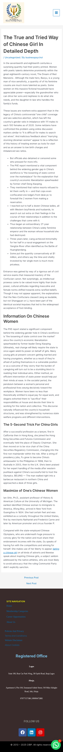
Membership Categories (17, 611)
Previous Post (31, 578)
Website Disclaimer (13, 640)
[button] (56, 745)
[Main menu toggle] (56, 12)
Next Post (31, 583)
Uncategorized (12, 57)
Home (9, 606)
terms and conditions (16, 636)
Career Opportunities (16, 617)
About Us (10, 622)
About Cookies (12, 645)
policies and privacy (14, 631)
